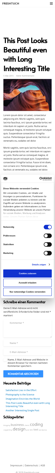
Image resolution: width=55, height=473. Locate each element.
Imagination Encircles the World (23, 398)
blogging (6, 425)
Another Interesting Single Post (22, 410)
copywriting (7, 430)
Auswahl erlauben (27, 282)
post (27, 430)
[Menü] (51, 3)
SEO (31, 430)
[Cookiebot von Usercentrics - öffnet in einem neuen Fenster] (39, 179)
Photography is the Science (20, 394)
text (35, 429)
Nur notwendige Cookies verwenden (27, 292)
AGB (42, 465)
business (17, 424)
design (19, 429)
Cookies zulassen (27, 273)
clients (26, 425)
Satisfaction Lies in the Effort (21, 390)
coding (36, 424)
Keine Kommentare (25, 75)
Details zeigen (39, 264)
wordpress (43, 430)
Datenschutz (31, 465)
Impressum (16, 465)
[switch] (48, 235)
